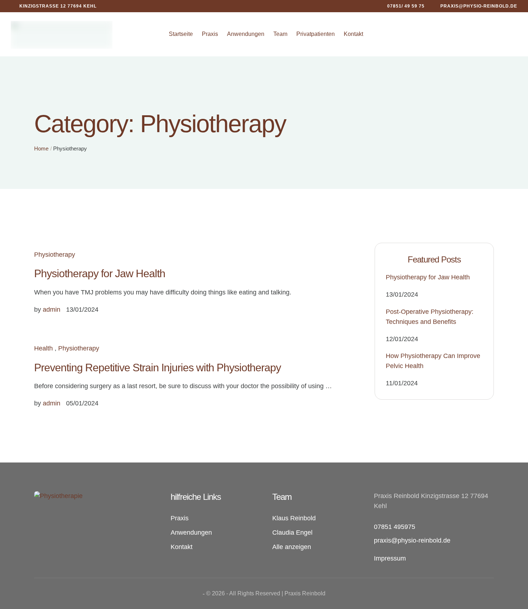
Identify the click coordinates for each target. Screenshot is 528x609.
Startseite (181, 34)
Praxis (210, 34)
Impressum (390, 558)
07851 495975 (394, 526)
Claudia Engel (292, 532)
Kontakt (353, 34)
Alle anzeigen (291, 546)
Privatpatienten (315, 34)
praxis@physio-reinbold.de (412, 540)
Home (41, 148)
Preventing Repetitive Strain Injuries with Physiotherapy (157, 367)
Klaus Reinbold (294, 518)
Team (280, 34)
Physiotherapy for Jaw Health (99, 273)
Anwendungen (245, 34)
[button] (402, 6)
